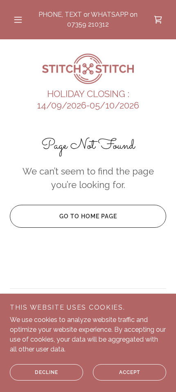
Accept (129, 372)
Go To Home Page (88, 216)
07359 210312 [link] (88, 24)
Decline (46, 372)
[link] (88, 68)
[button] (18, 19)
